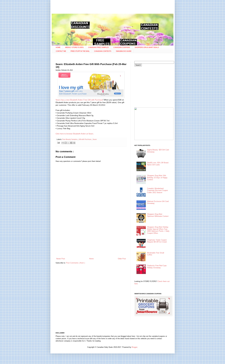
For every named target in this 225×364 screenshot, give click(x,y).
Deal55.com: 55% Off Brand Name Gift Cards (157, 164)
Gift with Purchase (85, 139)
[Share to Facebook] (71, 142)
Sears (95, 139)
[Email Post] (58, 142)
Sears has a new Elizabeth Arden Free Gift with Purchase (79, 100)
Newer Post (60, 259)
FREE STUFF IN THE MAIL (80, 51)
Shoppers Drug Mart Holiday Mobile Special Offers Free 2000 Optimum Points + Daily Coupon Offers (158, 230)
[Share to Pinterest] (74, 142)
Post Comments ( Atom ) (75, 263)
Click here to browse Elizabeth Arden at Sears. (75, 134)
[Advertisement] (112, 7)
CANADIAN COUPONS (121, 47)
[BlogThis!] (65, 142)
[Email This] (62, 142)
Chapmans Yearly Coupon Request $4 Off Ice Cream (157, 241)
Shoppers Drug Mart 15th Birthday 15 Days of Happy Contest (157, 178)
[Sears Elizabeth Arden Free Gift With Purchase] (91, 97)
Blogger (134, 347)
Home (91, 259)
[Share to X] (68, 142)
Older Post (122, 259)
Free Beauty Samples (70, 139)
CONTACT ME (61, 51)
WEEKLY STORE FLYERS (74, 47)
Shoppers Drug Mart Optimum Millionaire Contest (157, 215)
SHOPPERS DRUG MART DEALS (147, 47)
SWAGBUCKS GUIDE (123, 51)
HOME (58, 47)
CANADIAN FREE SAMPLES (98, 47)
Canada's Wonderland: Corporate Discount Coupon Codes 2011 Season (157, 190)
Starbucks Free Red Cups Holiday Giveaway (157, 267)
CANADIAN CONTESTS (102, 51)
